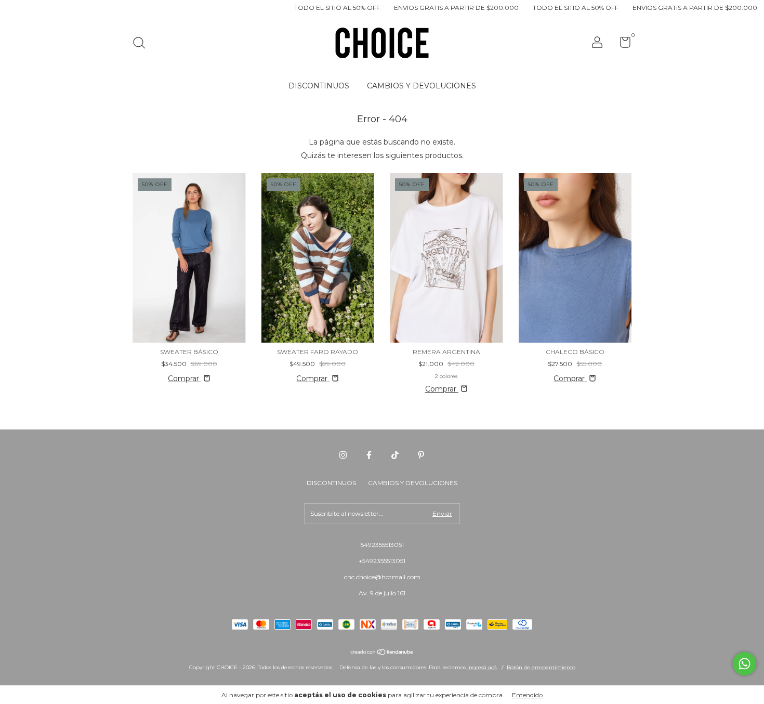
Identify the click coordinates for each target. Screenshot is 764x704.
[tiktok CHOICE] (395, 455)
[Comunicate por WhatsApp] (744, 663)
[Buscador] (143, 44)
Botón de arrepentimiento (541, 667)
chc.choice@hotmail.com (382, 577)
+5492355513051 (382, 561)
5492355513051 (382, 545)
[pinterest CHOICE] (421, 455)
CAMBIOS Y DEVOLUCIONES (421, 85)
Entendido (527, 695)
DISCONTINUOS (318, 85)
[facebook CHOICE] (369, 455)
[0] (621, 44)
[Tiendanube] (382, 653)
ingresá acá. (482, 667)
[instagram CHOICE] (343, 455)
